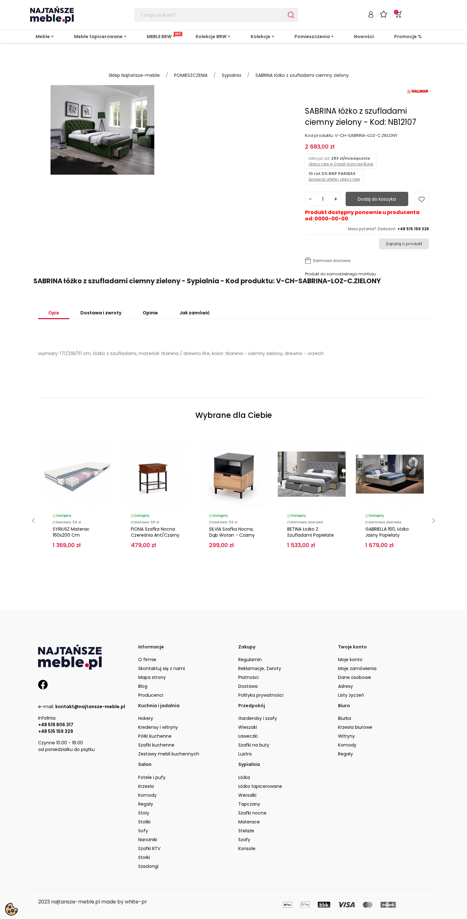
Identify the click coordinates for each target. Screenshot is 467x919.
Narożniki (147, 839)
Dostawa (248, 686)
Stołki (144, 857)
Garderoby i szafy (257, 718)
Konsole (246, 848)
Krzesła (146, 786)
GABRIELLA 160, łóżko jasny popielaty (387, 532)
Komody (347, 745)
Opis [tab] (53, 313)
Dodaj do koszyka (377, 199)
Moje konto (350, 659)
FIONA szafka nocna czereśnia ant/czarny (155, 532)
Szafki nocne (252, 813)
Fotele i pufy (152, 777)
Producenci (150, 695)
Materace (249, 822)
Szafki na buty (253, 745)
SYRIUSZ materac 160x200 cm (71, 532)
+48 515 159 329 (55, 731)
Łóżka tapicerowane (260, 786)
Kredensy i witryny (158, 727)
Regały (345, 754)
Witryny (346, 736)
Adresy (345, 686)
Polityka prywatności (260, 695)
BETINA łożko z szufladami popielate (310, 532)
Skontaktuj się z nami (161, 668)
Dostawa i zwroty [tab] (100, 313)
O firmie (147, 659)
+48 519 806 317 (55, 724)
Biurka (344, 718)
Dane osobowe (354, 677)
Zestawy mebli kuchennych (168, 754)
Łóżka (244, 777)
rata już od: (340, 161)
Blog (142, 686)
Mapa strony (152, 677)
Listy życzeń (351, 695)
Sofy (143, 831)
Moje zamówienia (357, 668)
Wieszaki (247, 727)
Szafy (244, 839)
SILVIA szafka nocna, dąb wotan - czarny (232, 532)
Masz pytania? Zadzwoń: (388, 228)
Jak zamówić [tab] (194, 313)
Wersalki (247, 795)
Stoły (143, 813)
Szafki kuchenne (156, 745)
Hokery (145, 718)
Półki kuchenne (155, 736)
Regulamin (250, 659)
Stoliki (144, 822)
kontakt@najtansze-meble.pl (90, 706)
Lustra (245, 754)
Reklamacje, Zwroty (259, 668)
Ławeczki (248, 736)
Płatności (248, 677)
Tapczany (249, 804)
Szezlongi (148, 866)
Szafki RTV (149, 848)
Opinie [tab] (150, 313)
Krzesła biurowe (355, 727)
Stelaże (246, 831)
